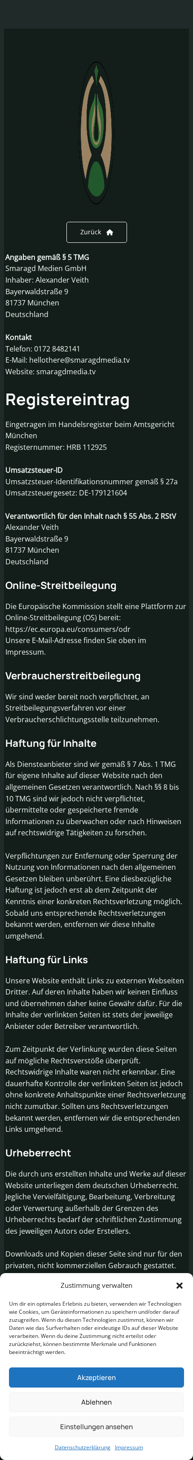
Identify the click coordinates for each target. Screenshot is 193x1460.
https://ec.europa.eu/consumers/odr (68, 629)
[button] (179, 1285)
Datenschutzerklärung (82, 1447)
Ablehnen (96, 1402)
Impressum (129, 1447)
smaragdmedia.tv (66, 372)
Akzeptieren (96, 1377)
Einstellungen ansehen (96, 1426)
